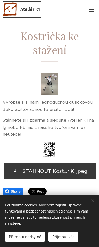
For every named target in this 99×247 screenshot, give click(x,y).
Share (16, 191)
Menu (91, 9)
